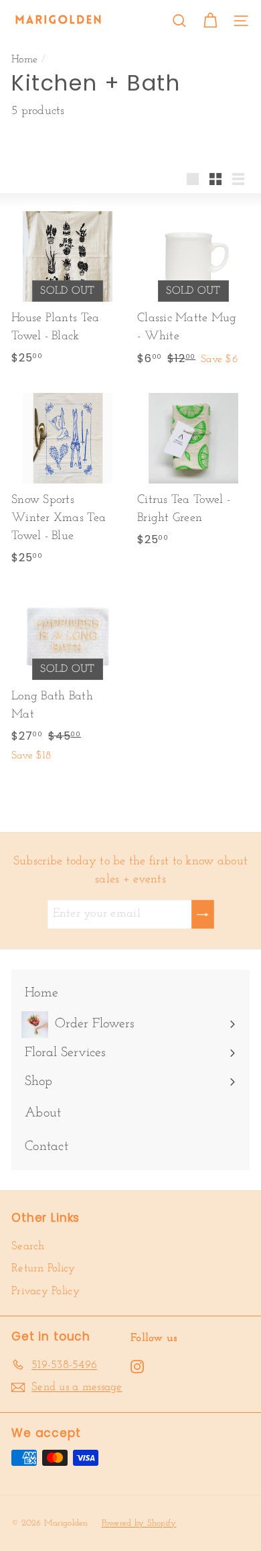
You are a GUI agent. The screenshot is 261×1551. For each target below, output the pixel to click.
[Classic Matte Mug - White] (193, 287)
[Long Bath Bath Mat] (67, 675)
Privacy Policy (45, 1291)
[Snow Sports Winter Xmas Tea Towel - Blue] (67, 477)
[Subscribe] (202, 914)
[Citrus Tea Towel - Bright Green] (193, 468)
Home (24, 59)
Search (28, 1246)
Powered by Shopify (139, 1523)
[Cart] (210, 20)
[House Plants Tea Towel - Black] (67, 285)
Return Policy (43, 1268)
